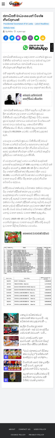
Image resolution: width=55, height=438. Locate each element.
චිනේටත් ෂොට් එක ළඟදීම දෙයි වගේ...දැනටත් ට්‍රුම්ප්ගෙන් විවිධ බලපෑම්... (36, 365)
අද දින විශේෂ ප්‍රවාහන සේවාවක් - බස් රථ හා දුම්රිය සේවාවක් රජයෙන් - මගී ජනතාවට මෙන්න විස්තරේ (34, 329)
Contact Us (25, 429)
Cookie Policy (18, 435)
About (12, 429)
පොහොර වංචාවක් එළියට (36, 233)
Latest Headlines (42, 24)
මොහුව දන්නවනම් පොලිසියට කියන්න (33, 97)
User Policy (40, 429)
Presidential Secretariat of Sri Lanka (18, 24)
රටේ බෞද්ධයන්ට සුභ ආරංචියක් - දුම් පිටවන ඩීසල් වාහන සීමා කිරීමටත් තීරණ (34, 341)
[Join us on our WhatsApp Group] (35, 47)
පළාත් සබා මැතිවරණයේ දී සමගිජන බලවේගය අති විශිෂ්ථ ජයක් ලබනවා (36, 377)
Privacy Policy (36, 435)
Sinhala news (9, 28)
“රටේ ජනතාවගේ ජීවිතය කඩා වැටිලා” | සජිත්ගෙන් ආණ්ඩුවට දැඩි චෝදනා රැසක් (35, 354)
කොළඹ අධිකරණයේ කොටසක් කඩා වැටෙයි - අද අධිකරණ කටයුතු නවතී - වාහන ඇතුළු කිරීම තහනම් (34, 318)
